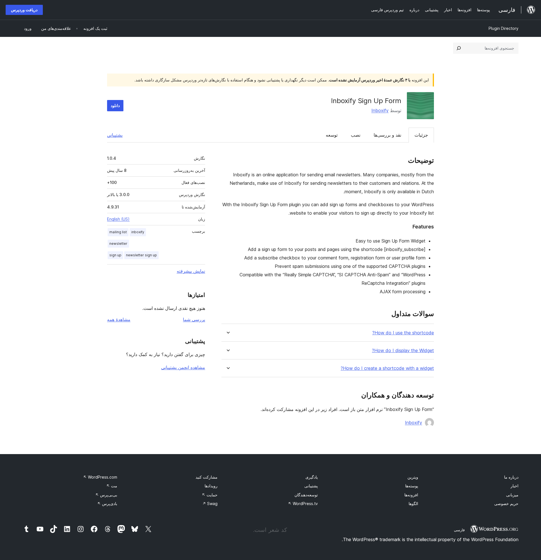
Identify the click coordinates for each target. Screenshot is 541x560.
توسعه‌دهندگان (306, 494)
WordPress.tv (303, 503)
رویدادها (211, 485)
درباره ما (511, 477)
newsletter (118, 243)
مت (111, 485)
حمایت (210, 494)
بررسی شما (194, 319)
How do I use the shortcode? (403, 332)
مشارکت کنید (207, 477)
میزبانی (512, 494)
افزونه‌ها (411, 494)
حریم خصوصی (506, 503)
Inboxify (380, 110)
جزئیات (421, 135)
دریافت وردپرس (24, 9)
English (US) (118, 219)
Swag (210, 503)
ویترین (412, 477)
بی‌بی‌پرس (106, 494)
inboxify (137, 232)
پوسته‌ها (411, 485)
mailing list (118, 232)
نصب (355, 135)
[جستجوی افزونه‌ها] (458, 48)
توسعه (332, 135)
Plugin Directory (503, 28)
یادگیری (311, 477)
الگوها (413, 503)
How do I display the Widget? (403, 350)
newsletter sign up (141, 255)
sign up (115, 255)
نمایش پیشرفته (191, 271)
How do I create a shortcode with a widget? (387, 368)
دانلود (115, 105)
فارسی (459, 530)
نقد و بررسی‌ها (387, 135)
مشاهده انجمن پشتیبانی (183, 367)
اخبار (514, 485)
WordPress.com (100, 477)
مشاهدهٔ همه (118, 319)
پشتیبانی (115, 135)
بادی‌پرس (107, 503)
